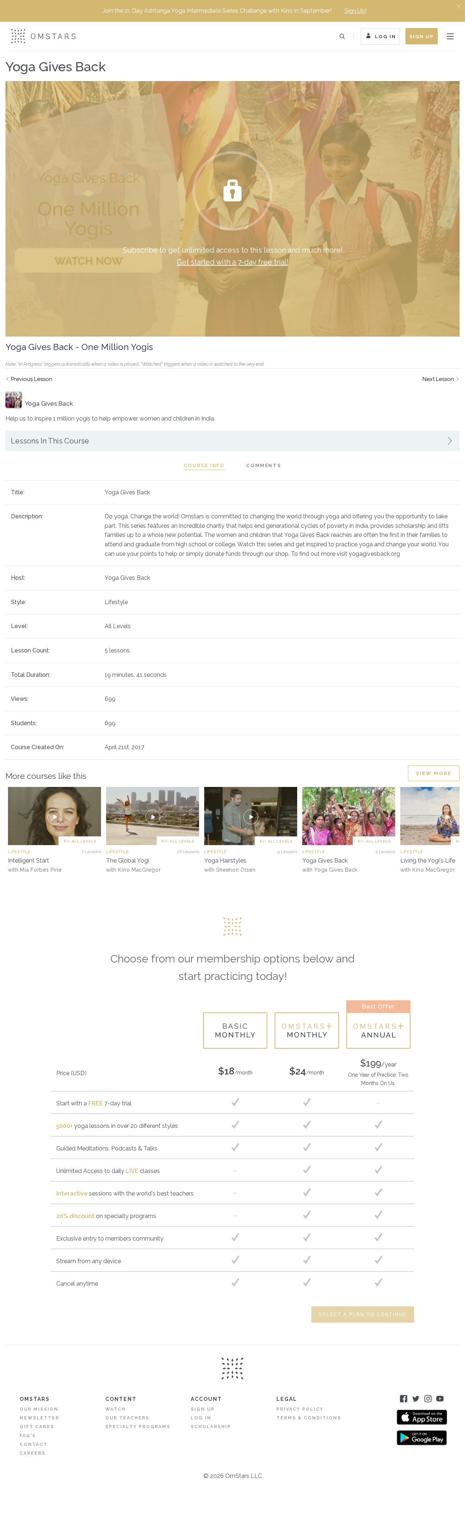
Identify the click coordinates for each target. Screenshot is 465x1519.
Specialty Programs (137, 1426)
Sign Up (421, 36)
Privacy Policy (300, 1409)
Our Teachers (127, 1417)
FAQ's (28, 1435)
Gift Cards (37, 1426)
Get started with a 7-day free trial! (232, 262)
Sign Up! (355, 10)
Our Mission (39, 1409)
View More (434, 773)
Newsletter (39, 1417)
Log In (385, 36)
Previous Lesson (31, 379)
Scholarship (211, 1426)
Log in (201, 1417)
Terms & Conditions (308, 1417)
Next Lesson (438, 379)
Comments (263, 465)
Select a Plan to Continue (363, 1314)
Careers (32, 1453)
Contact (34, 1444)
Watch (115, 1409)
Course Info (204, 465)
